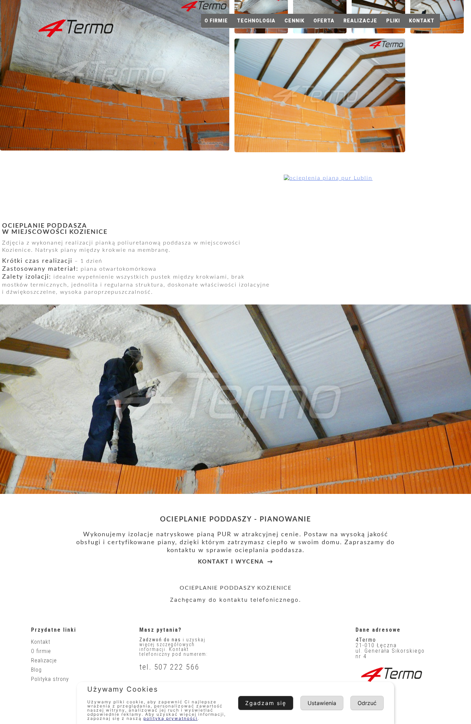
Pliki (393, 20)
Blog (36, 669)
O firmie (216, 20)
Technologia (256, 20)
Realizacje (360, 20)
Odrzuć (367, 703)
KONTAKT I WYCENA (231, 562)
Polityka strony (50, 679)
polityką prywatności (170, 718)
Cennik (294, 20)
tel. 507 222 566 (169, 667)
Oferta (323, 20)
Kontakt (421, 20)
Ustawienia (322, 703)
